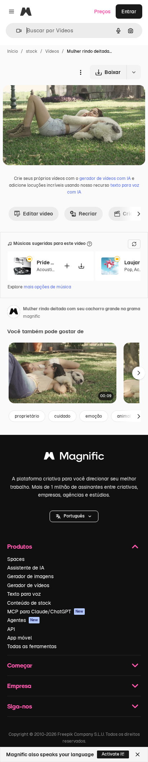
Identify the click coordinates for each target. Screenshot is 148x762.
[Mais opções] (80, 72)
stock (31, 51)
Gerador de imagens (30, 576)
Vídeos (52, 51)
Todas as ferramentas (31, 646)
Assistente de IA (25, 567)
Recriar (88, 213)
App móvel (19, 638)
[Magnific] (74, 457)
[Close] (137, 754)
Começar (19, 665)
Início (12, 51)
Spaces (15, 559)
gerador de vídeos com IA (105, 178)
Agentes (22, 620)
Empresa (19, 685)
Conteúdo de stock (29, 603)
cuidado (62, 416)
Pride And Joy (46, 262)
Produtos (19, 546)
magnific (31, 316)
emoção (93, 416)
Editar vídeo (38, 213)
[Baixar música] (81, 265)
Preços (102, 11)
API (11, 629)
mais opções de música (47, 287)
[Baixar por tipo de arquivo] (133, 72)
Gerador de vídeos (28, 585)
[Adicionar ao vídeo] (66, 265)
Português (74, 516)
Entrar (129, 11)
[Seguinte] (138, 213)
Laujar (132, 262)
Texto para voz (24, 594)
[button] (74, 516)
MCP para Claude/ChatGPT (45, 611)
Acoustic (46, 270)
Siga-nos (19, 706)
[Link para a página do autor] (13, 312)
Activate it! (113, 754)
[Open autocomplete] (16, 30)
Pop (128, 270)
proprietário (27, 416)
